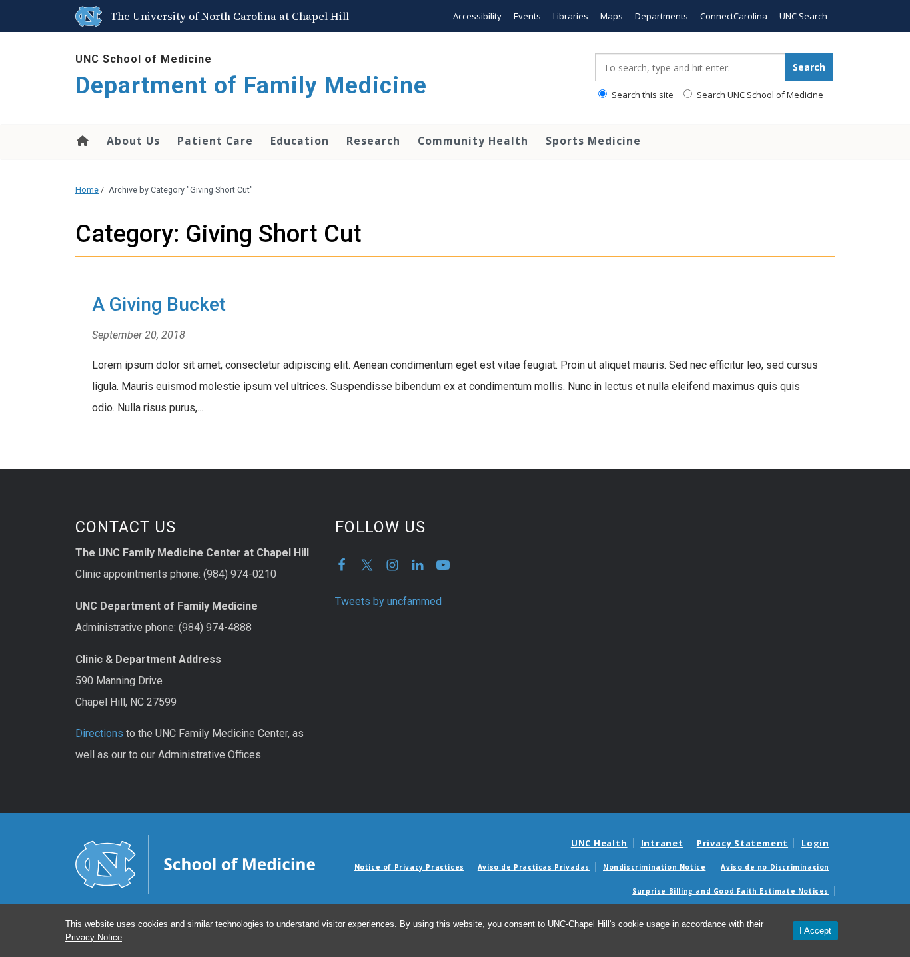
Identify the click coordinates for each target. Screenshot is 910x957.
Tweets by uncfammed (388, 601)
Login (815, 843)
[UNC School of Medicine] (195, 863)
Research (373, 140)
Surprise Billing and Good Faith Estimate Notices (730, 891)
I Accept (815, 931)
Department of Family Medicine (251, 85)
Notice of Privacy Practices (409, 867)
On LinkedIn (417, 565)
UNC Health (599, 843)
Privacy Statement (742, 843)
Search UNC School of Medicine (759, 95)
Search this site (642, 95)
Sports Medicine (593, 140)
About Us (133, 140)
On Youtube (443, 565)
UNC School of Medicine (143, 59)
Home (81, 141)
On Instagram (392, 565)
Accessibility (477, 16)
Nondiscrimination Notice (654, 867)
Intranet (662, 843)
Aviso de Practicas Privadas (534, 867)
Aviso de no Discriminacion (775, 867)
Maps (611, 16)
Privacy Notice (93, 937)
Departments (661, 16)
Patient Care (215, 140)
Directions (99, 733)
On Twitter (367, 565)
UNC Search (803, 16)
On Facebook (341, 565)
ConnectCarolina (733, 16)
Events (527, 16)
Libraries (570, 16)
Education (299, 140)
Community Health (473, 140)
